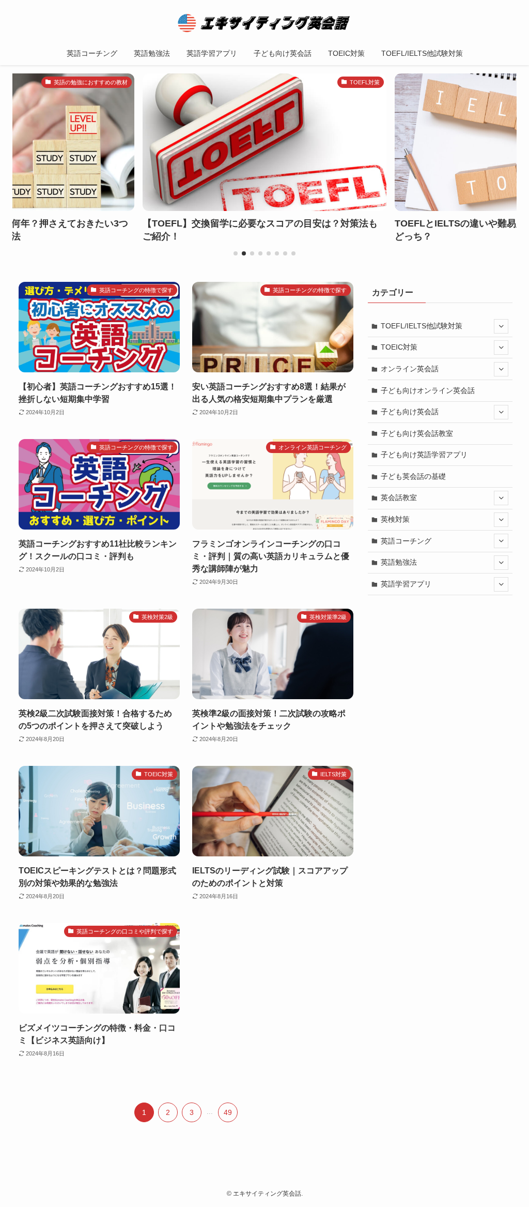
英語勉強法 (399, 562)
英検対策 (395, 519)
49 (228, 1112)
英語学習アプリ (406, 584)
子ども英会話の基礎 (413, 476)
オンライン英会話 (410, 369)
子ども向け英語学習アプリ (424, 454)
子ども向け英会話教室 (417, 433)
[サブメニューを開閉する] (501, 326)
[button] (236, 253)
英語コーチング (406, 541)
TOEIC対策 (399, 347)
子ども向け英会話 (410, 412)
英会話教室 (399, 497)
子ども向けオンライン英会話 (428, 390)
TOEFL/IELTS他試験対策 (421, 326)
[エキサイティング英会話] (264, 22)
